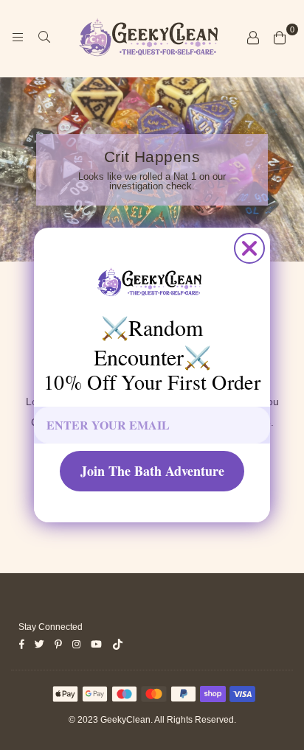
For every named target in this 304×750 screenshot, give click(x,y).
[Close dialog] (249, 248)
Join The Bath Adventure (152, 470)
